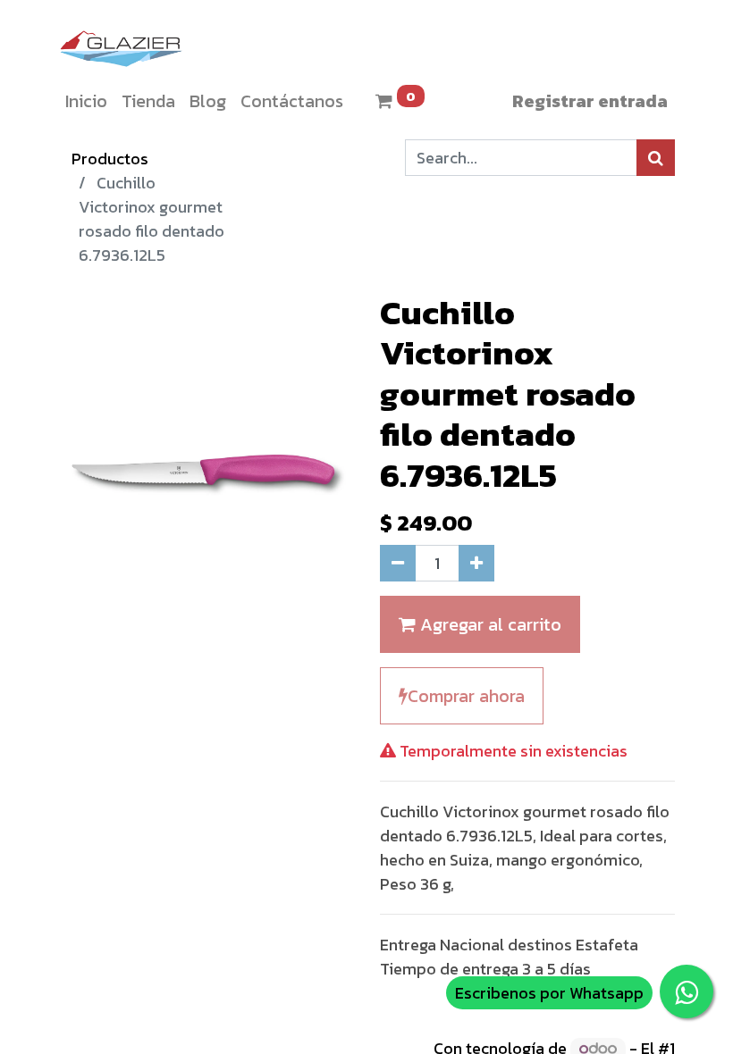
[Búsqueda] (655, 157)
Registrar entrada (590, 101)
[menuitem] (86, 100)
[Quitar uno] (398, 563)
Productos (110, 158)
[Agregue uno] (476, 563)
